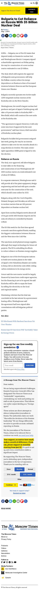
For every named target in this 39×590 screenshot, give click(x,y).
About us (4, 537)
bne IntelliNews (10, 569)
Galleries (4, 551)
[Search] (34, 3)
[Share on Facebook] (3, 35)
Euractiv (8, 578)
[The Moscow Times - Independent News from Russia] (14, 3)
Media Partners (7, 566)
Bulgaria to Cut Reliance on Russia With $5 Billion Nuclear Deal (19, 22)
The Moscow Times (8, 534)
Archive (3, 556)
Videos (3, 548)
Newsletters (5, 553)
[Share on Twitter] (6, 35)
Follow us (4, 560)
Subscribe (30, 365)
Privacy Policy (20, 369)
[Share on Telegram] (10, 35)
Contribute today (31, 11)
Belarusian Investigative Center (16, 573)
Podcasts (4, 546)
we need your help (26, 435)
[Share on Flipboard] (22, 35)
